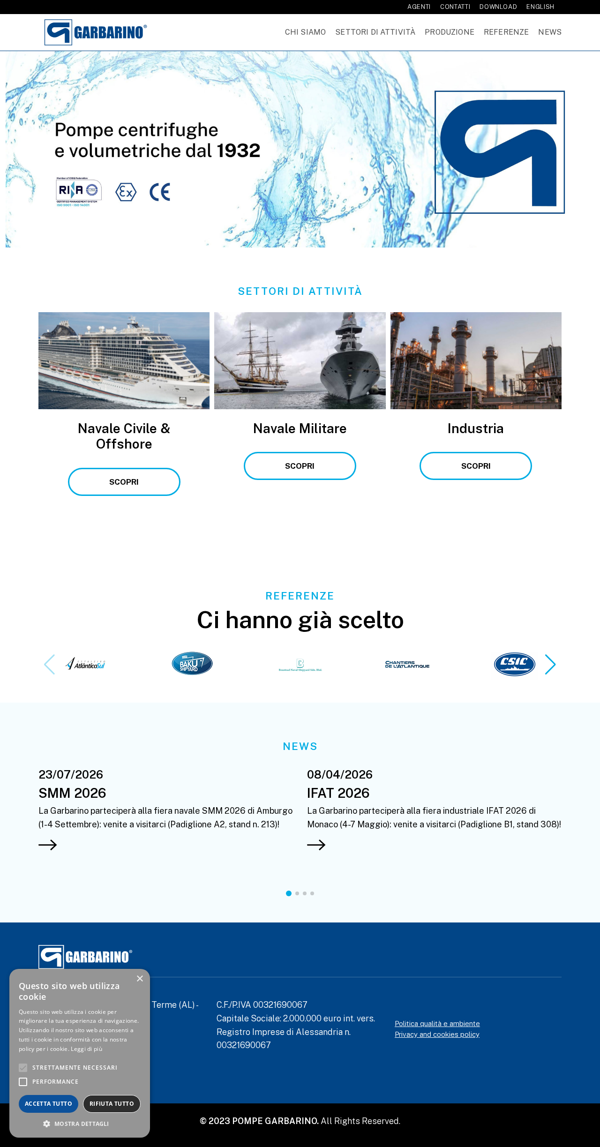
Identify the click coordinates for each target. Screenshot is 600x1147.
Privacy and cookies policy (437, 1034)
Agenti (419, 6)
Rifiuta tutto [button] (112, 1104)
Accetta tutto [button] (48, 1104)
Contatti (455, 6)
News (550, 32)
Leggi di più (86, 1049)
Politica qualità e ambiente (437, 1023)
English (540, 6)
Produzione (449, 32)
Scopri (124, 482)
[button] (550, 664)
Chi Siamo (305, 32)
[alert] (79, 1053)
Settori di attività (375, 32)
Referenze (506, 32)
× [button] (139, 978)
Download (498, 6)
